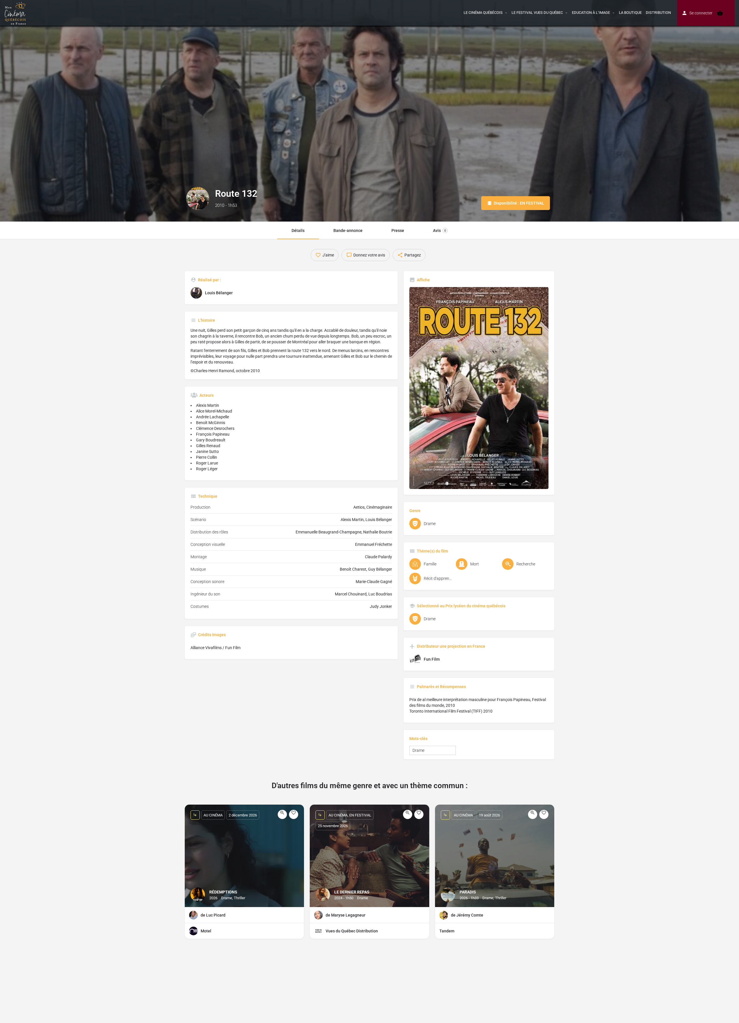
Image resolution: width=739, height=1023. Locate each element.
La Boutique (630, 12)
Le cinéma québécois (483, 12)
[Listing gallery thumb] (478, 388)
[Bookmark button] (293, 814)
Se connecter (700, 13)
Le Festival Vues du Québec (537, 12)
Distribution (658, 12)
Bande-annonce (348, 230)
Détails (298, 230)
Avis (439, 230)
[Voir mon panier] (720, 13)
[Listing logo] (197, 198)
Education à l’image (591, 12)
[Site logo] (16, 12)
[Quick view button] (282, 814)
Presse (397, 230)
